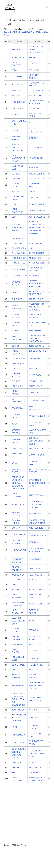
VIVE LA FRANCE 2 (37, 416)
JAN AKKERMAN (19, 715)
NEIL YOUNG (17, 386)
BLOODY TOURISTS (37, 204)
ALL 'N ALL (33, 122)
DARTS (15, 585)
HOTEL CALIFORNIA (37, 589)
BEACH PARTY (35, 514)
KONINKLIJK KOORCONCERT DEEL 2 (36, 441)
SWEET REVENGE (36, 253)
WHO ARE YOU (35, 768)
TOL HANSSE (17, 76)
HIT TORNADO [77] (37, 375)
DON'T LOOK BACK (37, 346)
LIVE (31, 248)
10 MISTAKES (34, 568)
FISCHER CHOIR (19, 102)
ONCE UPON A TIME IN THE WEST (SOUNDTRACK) (37, 338)
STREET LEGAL (35, 243)
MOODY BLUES (18, 238)
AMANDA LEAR (18, 253)
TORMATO (33, 772)
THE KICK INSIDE (36, 91)
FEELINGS (33, 630)
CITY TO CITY (35, 64)
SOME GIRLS (34, 198)
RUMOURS (33, 167)
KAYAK (14, 727)
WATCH (32, 621)
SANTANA (16, 96)
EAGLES (15, 589)
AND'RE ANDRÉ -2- (37, 455)
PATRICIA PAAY (18, 735)
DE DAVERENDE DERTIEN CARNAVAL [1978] (37, 753)
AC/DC (14, 424)
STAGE (32, 364)
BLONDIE (16, 174)
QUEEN (15, 463)
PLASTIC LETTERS (37, 174)
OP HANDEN (34, 658)
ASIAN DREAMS (35, 575)
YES (13, 772)
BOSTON (16, 346)
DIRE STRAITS (18, 108)
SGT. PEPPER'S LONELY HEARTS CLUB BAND (36, 505)
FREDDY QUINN (19, 550)
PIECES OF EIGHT (36, 670)
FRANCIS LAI (17, 408)
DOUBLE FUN (34, 392)
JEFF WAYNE (17, 84)
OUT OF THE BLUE (37, 147)
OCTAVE (32, 238)
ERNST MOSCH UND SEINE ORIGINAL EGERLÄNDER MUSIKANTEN (18, 483)
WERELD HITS (35, 258)
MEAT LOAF (17, 644)
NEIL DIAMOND (18, 685)
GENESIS (16, 293)
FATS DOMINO (18, 449)
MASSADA (16, 330)
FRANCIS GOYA (18, 534)
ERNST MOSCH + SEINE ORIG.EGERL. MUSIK (37, 483)
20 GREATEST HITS (37, 449)
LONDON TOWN (36, 158)
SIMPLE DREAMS (36, 495)
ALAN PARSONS (19, 710)
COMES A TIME (35, 386)
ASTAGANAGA (35, 330)
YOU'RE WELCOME (37, 217)
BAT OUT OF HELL (37, 644)
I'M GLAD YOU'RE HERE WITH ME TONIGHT (36, 685)
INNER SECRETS (36, 528)
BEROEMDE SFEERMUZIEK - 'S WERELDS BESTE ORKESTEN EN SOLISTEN (37, 228)
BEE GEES (16, 50)
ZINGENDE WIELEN (37, 210)
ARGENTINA (34, 275)
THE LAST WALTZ (36, 179)
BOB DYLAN (17, 243)
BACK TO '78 (34, 542)
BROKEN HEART (36, 299)
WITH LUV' (33, 368)
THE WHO (16, 768)
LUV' (14, 368)
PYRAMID (33, 710)
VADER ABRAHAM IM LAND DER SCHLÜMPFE (36, 307)
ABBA (14, 70)
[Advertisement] (27, 814)
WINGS (15, 161)
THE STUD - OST (36, 665)
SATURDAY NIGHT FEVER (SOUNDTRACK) (22, 32)
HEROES (32, 763)
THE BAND (16, 179)
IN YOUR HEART (36, 604)
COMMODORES (19, 248)
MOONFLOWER (35, 96)
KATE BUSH (17, 91)
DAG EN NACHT (35, 651)
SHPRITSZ (33, 138)
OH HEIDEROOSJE (37, 400)
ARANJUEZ (33, 718)
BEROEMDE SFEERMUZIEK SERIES (18, 228)
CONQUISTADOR (19, 275)
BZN (13, 217)
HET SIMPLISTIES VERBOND (17, 559)
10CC (14, 204)
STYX (14, 670)
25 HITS (32, 191)
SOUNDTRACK (18, 57)
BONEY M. (16, 115)
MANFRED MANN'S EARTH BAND (18, 621)
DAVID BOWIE (18, 364)
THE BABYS (17, 299)
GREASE (32, 57)
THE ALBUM (34, 70)
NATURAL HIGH (35, 359)
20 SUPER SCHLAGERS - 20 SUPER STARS (36, 283)
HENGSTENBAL (35, 559)
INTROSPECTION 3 (37, 263)
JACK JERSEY (18, 575)
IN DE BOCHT (34, 580)
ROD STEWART (18, 269)
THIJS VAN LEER (19, 263)
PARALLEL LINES (36, 381)
